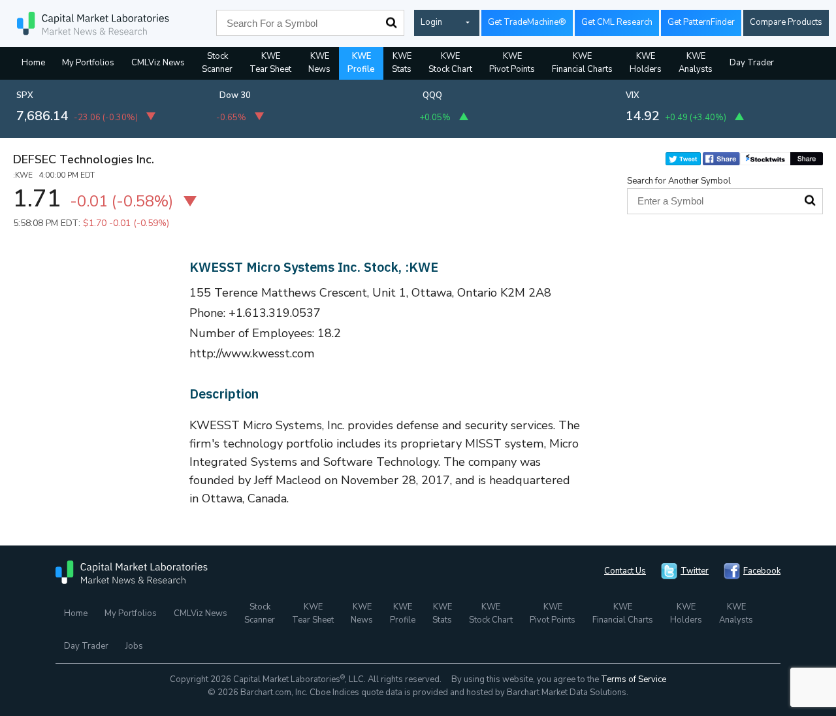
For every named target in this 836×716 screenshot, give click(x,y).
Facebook (761, 571)
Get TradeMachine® (527, 22)
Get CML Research (616, 22)
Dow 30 (235, 95)
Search (391, 23)
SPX (24, 95)
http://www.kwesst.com (252, 353)
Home (33, 63)
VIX (632, 95)
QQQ (432, 95)
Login (431, 22)
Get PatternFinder (701, 22)
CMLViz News (158, 63)
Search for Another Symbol (679, 181)
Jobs (134, 646)
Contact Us (625, 571)
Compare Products (786, 22)
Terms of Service (633, 679)
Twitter (695, 571)
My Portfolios (88, 63)
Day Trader (752, 63)
